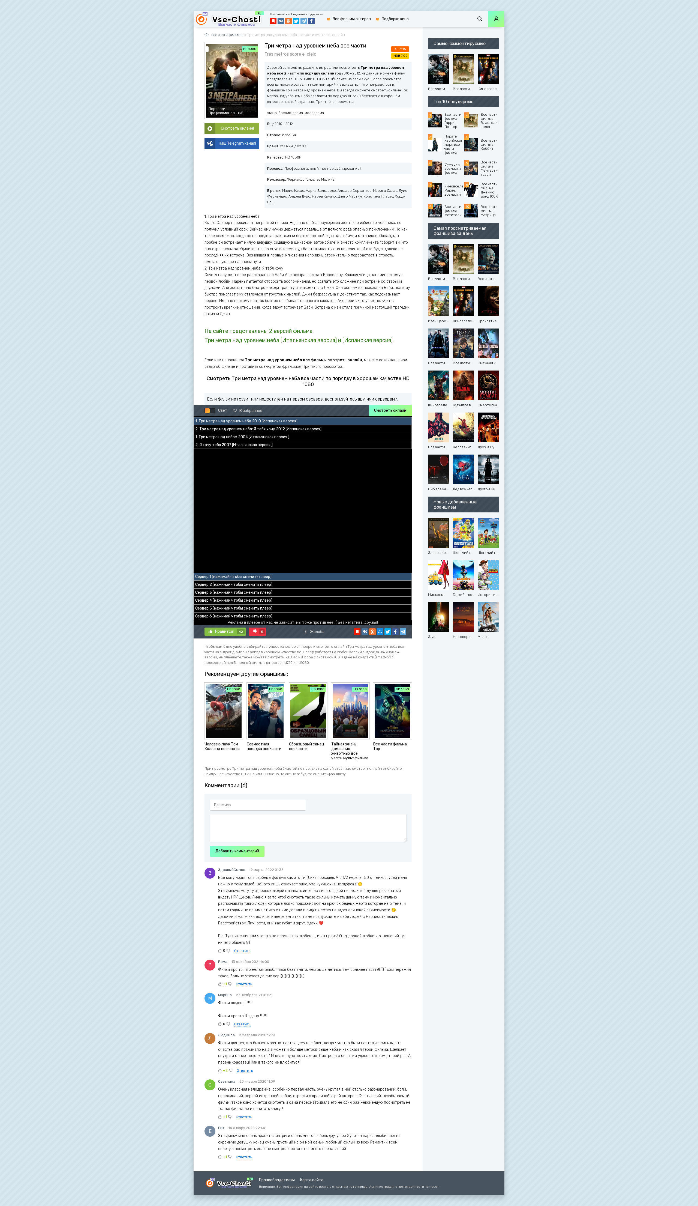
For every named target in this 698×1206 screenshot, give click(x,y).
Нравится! (229, 631)
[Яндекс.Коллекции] (357, 631)
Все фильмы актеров (352, 19)
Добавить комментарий (237, 851)
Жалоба (317, 631)
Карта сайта (311, 1180)
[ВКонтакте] (365, 631)
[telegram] (403, 631)
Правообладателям (277, 1180)
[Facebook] (395, 631)
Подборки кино (395, 19)
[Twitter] (387, 631)
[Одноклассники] (372, 631)
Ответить (242, 951)
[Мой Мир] (380, 631)
